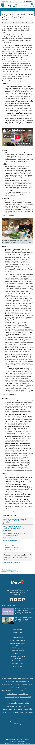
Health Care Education (17, 650)
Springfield (21, 557)
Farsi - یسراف (10, 706)
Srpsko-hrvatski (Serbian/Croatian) (23, 684)
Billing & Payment (17, 632)
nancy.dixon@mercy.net (12, 547)
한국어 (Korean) (10, 681)
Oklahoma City (8, 557)
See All (14, 605)
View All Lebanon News (9, 540)
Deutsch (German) (28, 678)
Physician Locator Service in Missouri (17, 741)
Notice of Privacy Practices (17, 640)
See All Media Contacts (11, 562)
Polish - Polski (24, 700)
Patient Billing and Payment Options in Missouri (17, 739)
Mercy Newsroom (6, 22)
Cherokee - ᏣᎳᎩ (7, 709)
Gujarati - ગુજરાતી (6, 712)
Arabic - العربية (18, 709)
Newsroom (17, 653)
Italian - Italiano (28, 712)
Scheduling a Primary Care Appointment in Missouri (17, 743)
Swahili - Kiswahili (25, 697)
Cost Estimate (17, 658)
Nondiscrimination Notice (17, 656)
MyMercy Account (5, 1)
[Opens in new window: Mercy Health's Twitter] (15, 599)
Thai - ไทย (25, 706)
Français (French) (17, 678)
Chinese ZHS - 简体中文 (22, 703)
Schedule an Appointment (17, 643)
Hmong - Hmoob (10, 703)
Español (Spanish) (12, 687)
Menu (2, 6)
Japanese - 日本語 (18, 712)
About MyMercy (17, 629)
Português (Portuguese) (22, 681)
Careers (17, 635)
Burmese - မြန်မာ (27, 709)
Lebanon (15, 557)
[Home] (12, 5)
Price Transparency (17, 648)
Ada (26, 557)
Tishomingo (7, 555)
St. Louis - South (15, 555)
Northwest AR (20, 554)
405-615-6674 (13, 550)
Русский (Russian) (7, 684)
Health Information (17, 638)
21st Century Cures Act (24, 721)
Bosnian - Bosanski (12, 694)
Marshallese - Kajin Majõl (12, 697)
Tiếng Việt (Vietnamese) (9, 691)
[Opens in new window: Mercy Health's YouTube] (19, 599)
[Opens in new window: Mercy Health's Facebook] (11, 599)
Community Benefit (17, 661)
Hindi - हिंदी (20, 691)
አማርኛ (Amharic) (6, 678)
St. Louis (13, 554)
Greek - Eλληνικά (23, 694)
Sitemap (7, 721)
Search (32, 7)
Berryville (27, 554)
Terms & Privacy (14, 721)
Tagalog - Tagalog (23, 687)
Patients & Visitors (17, 663)
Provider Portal (17, 666)
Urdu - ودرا (18, 706)
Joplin (5, 559)
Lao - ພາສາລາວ (28, 691)
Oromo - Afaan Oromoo (12, 700)
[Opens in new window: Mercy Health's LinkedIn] (23, 599)
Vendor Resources (17, 669)
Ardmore (23, 555)
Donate (17, 645)
